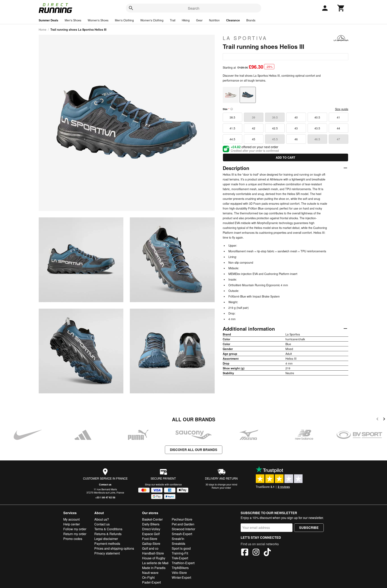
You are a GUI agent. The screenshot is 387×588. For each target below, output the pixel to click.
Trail (172, 20)
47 (338, 139)
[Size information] (231, 109)
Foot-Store (149, 538)
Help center (71, 524)
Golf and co (150, 548)
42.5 (275, 128)
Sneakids (178, 543)
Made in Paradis (153, 567)
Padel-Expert (151, 582)
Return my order (74, 533)
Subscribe (309, 527)
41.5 (232, 128)
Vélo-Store (179, 572)
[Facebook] (245, 552)
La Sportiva (245, 38)
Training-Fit (180, 553)
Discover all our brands (193, 449)
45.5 (275, 139)
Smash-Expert (182, 533)
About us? (101, 519)
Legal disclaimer (106, 538)
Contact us (105, 484)
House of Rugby (153, 558)
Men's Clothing (124, 20)
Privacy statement (107, 553)
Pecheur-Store (182, 519)
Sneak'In (178, 538)
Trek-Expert (180, 558)
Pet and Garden (183, 524)
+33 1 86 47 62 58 (105, 497)
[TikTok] (267, 552)
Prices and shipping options (114, 548)
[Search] (131, 8)
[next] (384, 419)
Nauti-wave (150, 572)
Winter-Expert (181, 577)
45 (253, 139)
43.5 (317, 128)
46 (296, 139)
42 (253, 128)
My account (71, 519)
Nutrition (214, 20)
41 (338, 117)
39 (253, 117)
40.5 (317, 117)
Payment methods (107, 543)
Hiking (186, 20)
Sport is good (181, 548)
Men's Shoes (73, 20)
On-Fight (148, 577)
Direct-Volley (151, 529)
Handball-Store (153, 553)
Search (193, 8)
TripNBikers (180, 567)
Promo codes (72, 538)
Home (42, 29)
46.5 (317, 139)
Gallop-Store (151, 543)
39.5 (275, 117)
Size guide (341, 109)
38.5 (232, 117)
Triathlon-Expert (183, 563)
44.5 (232, 139)
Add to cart (285, 157)
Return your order (221, 487)
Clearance (233, 20)
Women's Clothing (151, 20)
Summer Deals (48, 20)
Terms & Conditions (108, 529)
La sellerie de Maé (155, 563)
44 (338, 128)
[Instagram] (256, 552)
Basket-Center (152, 519)
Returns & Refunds (108, 533)
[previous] (377, 419)
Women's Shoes (98, 20)
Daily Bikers (150, 524)
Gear (199, 20)
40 (296, 117)
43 (296, 128)
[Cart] (341, 8)
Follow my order (74, 529)
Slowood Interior (183, 529)
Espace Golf (151, 533)
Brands (250, 20)
